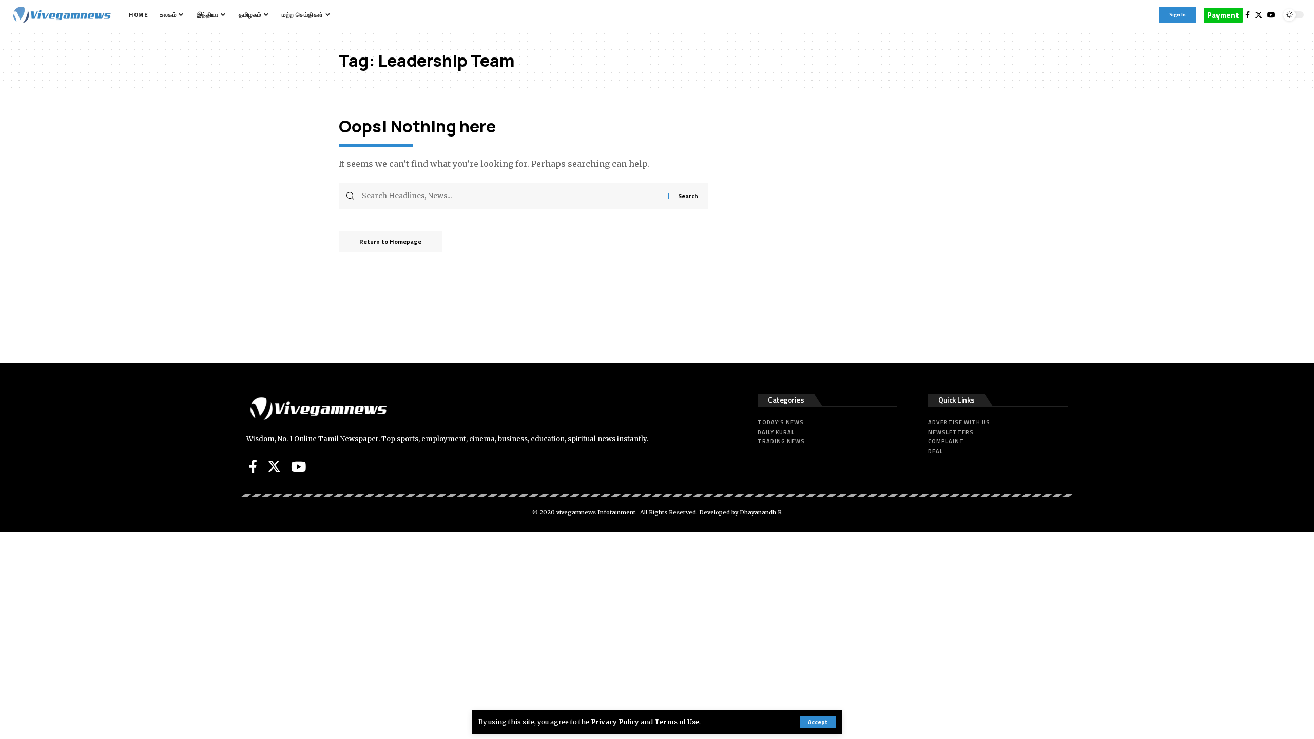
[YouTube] (1271, 15)
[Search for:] (511, 196)
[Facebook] (1247, 15)
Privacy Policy (615, 721)
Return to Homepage (390, 241)
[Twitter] (1258, 15)
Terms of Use (676, 721)
